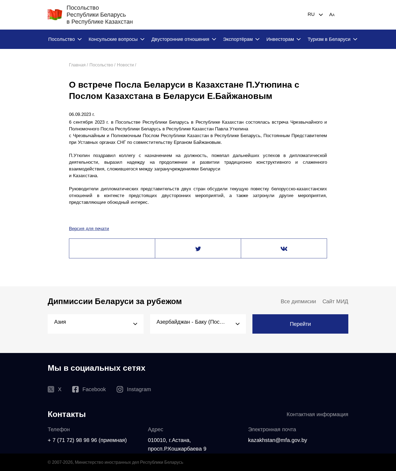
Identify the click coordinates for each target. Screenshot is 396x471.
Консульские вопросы (113, 39)
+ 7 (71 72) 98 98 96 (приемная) (87, 440)
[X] (198, 248)
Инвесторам (280, 39)
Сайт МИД (335, 301)
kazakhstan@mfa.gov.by (277, 440)
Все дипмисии (298, 301)
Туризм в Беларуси (329, 39)
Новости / (126, 65)
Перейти (300, 324)
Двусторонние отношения (180, 39)
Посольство (61, 39)
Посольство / (102, 65)
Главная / (78, 65)
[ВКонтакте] (284, 248)
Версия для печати (89, 228)
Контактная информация (317, 414)
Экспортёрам (238, 39)
